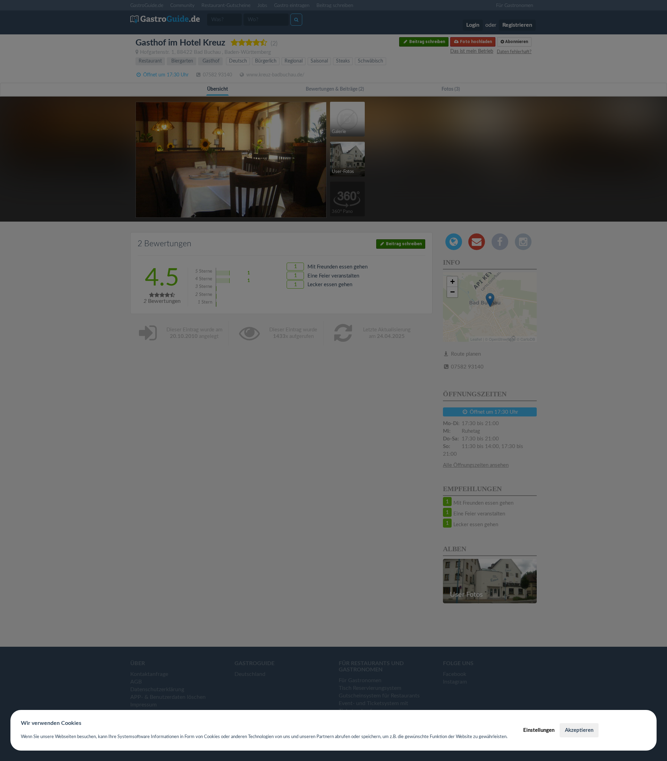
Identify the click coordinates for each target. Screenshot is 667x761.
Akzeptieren (579, 730)
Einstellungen (538, 730)
